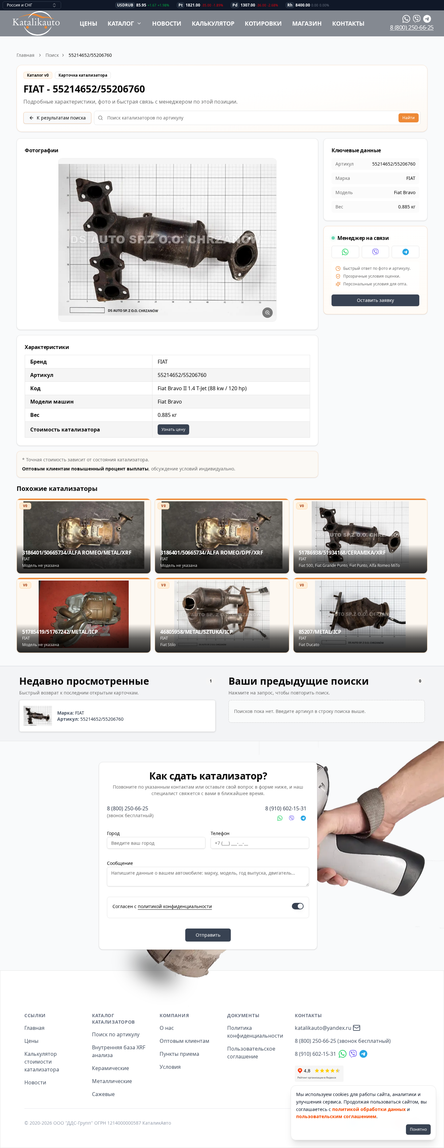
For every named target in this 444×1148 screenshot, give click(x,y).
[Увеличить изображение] (267, 312)
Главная (25, 55)
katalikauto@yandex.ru (323, 1027)
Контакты (348, 23)
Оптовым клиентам (184, 1040)
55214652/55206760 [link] (90, 55)
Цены (88, 23)
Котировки (263, 23)
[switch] (298, 906)
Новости (166, 23)
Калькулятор (213, 23)
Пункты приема (179, 1053)
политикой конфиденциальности (175, 906)
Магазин (307, 23)
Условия (170, 1066)
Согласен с (162, 906)
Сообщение (120, 863)
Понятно (418, 1129)
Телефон (220, 833)
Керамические (110, 1068)
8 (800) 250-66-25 (412, 27)
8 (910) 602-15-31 (286, 808)
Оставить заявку (375, 300)
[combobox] (32, 5)
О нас (167, 1027)
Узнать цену (173, 429)
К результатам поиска (61, 118)
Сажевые (103, 1094)
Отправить (208, 935)
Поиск (52, 55)
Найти (408, 117)
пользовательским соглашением (336, 1116)
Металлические (112, 1081)
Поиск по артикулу (115, 1034)
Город (113, 833)
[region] (167, 240)
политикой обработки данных (369, 1109)
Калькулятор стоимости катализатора (41, 1061)
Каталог (121, 23)
